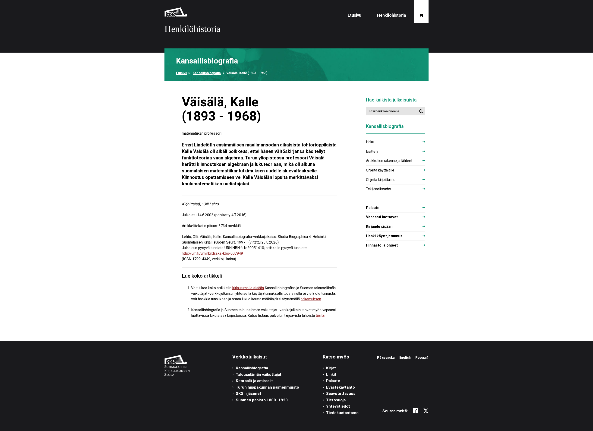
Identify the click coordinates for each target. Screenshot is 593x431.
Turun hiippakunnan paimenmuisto (267, 387)
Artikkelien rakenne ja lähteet (389, 160)
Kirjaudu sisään (379, 226)
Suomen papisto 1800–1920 (262, 400)
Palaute (372, 208)
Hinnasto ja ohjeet (382, 245)
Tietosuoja (336, 400)
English (405, 357)
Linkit (331, 374)
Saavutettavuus (340, 393)
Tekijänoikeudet (378, 189)
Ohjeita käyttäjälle (380, 170)
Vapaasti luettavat (382, 217)
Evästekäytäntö (340, 387)
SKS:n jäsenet (248, 393)
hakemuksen (311, 299)
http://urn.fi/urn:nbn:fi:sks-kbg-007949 (212, 253)
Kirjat (331, 368)
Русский (422, 357)
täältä (320, 315)
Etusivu (354, 15)
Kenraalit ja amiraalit (254, 380)
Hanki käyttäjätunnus (384, 236)
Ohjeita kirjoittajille (380, 179)
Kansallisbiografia (207, 73)
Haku (370, 142)
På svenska (386, 357)
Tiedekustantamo (342, 412)
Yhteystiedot (338, 406)
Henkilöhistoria (391, 15)
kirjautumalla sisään (248, 288)
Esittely (372, 151)
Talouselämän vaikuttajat (258, 374)
